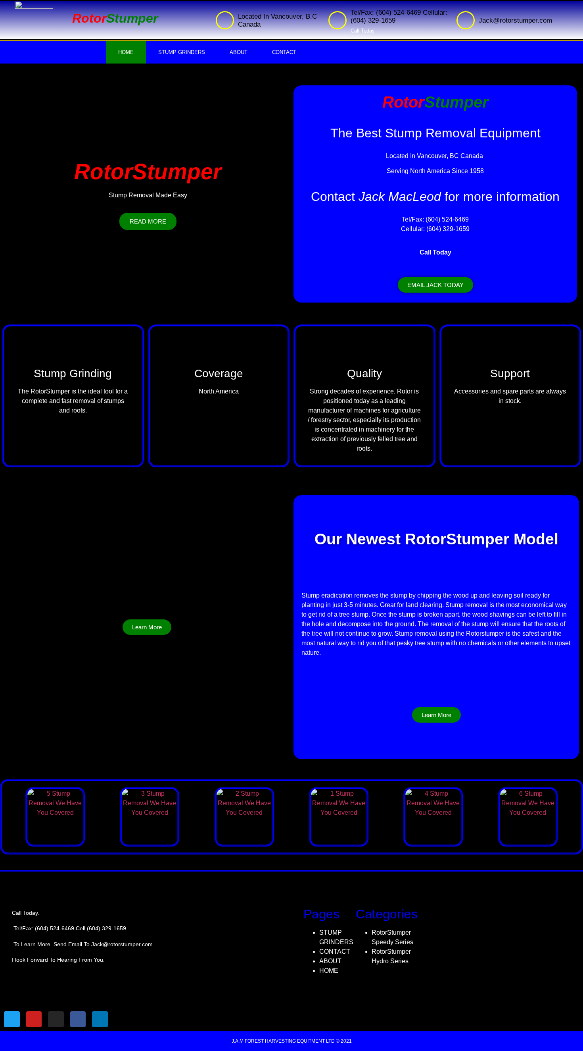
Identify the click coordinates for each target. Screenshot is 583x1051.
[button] (435, 285)
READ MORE (148, 221)
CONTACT (284, 52)
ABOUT (238, 52)
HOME (126, 52)
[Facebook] (498, 52)
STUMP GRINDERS (181, 52)
